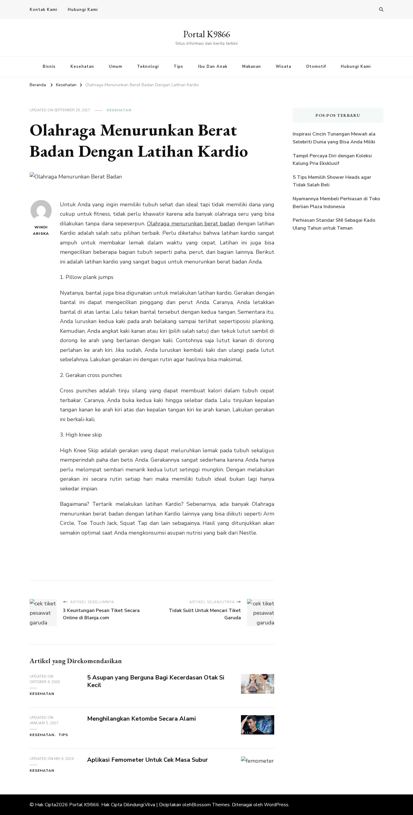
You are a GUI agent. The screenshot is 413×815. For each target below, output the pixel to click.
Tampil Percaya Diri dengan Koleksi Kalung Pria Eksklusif (332, 159)
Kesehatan (82, 66)
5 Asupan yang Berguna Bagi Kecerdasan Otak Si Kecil (155, 681)
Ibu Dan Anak (212, 66)
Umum (115, 66)
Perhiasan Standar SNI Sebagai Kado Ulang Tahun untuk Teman (334, 224)
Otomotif (316, 66)
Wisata (283, 66)
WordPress (276, 804)
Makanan (251, 66)
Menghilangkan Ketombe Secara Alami (141, 719)
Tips (178, 66)
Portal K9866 (206, 34)
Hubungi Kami (83, 9)
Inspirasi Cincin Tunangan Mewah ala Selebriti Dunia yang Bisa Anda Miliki (334, 138)
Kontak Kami (43, 9)
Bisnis (49, 66)
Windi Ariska (41, 230)
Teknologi (148, 66)
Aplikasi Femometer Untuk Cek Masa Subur (147, 760)
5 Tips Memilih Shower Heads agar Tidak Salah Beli (332, 181)
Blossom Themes (211, 804)
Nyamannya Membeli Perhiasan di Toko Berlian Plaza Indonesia (336, 202)
